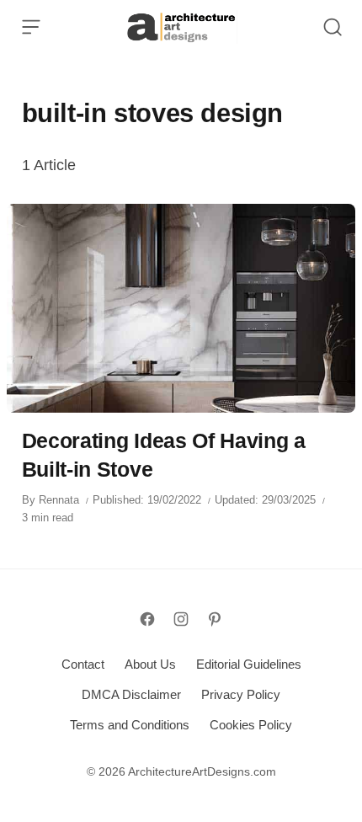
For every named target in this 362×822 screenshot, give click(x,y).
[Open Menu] (31, 27)
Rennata (59, 500)
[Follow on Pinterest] (215, 619)
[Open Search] (332, 27)
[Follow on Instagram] (181, 619)
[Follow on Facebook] (147, 619)
